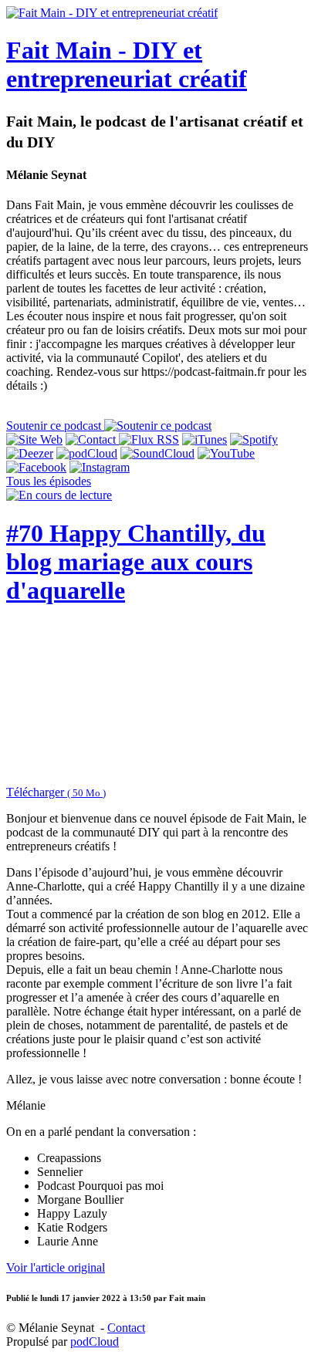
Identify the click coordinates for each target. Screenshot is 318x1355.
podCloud (94, 1341)
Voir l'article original (55, 1267)
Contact (126, 1327)
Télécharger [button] (56, 792)
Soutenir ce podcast (55, 425)
